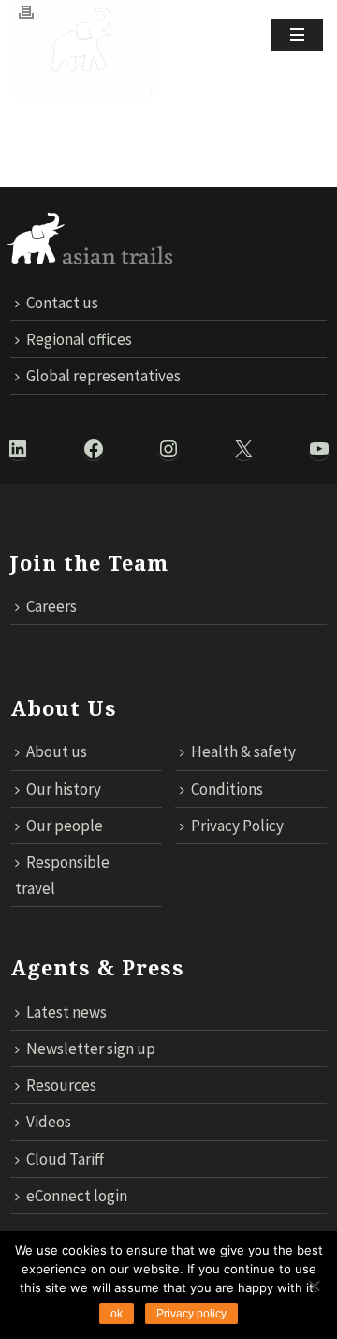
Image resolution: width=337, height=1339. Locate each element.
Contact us (62, 302)
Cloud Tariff (65, 1159)
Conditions (227, 789)
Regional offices (79, 339)
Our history (63, 789)
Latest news (66, 1012)
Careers (51, 606)
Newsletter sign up (90, 1048)
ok (116, 1313)
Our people (64, 825)
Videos (48, 1121)
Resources (61, 1085)
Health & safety (243, 751)
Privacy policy (191, 1313)
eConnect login (76, 1195)
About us (56, 751)
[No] (313, 1285)
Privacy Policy (237, 825)
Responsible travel (62, 875)
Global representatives (103, 375)
